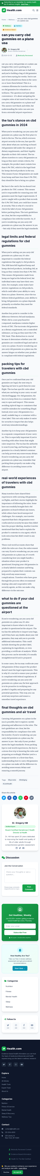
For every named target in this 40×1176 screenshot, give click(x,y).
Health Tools (6, 1084)
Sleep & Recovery (8, 1113)
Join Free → (25, 4)
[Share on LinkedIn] (15, 798)
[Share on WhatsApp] (20, 798)
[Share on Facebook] (9, 798)
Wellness (11, 20)
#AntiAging (23, 780)
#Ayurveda (12, 780)
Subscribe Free (20, 932)
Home (4, 20)
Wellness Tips (7, 1117)
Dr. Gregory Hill (14, 49)
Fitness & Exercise (8, 1107)
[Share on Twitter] (4, 798)
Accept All (17, 1172)
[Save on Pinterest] (26, 798)
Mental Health (6, 1110)
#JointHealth (7, 784)
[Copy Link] (31, 798)
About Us (5, 1091)
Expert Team (6, 1088)
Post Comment (29, 888)
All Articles (5, 1081)
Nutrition (18, 26)
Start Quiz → (20, 968)
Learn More (23, 1168)
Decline (6, 1172)
